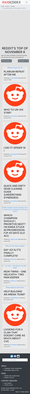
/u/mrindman (13, 201)
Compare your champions (13, 368)
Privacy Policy (9, 377)
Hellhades (8, 383)
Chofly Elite (8, 385)
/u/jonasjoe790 (14, 154)
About (17, 392)
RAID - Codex (5, 6)
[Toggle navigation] (26, 2)
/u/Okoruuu (13, 259)
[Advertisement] (15, 31)
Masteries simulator (11, 370)
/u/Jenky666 (13, 78)
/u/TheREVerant (14, 298)
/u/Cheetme (13, 344)
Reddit (13, 6)
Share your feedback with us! (11, 388)
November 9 (7, 61)
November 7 (22, 61)
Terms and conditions (12, 376)
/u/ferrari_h (13, 281)
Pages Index (25, 392)
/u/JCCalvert (13, 116)
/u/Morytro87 (14, 239)
